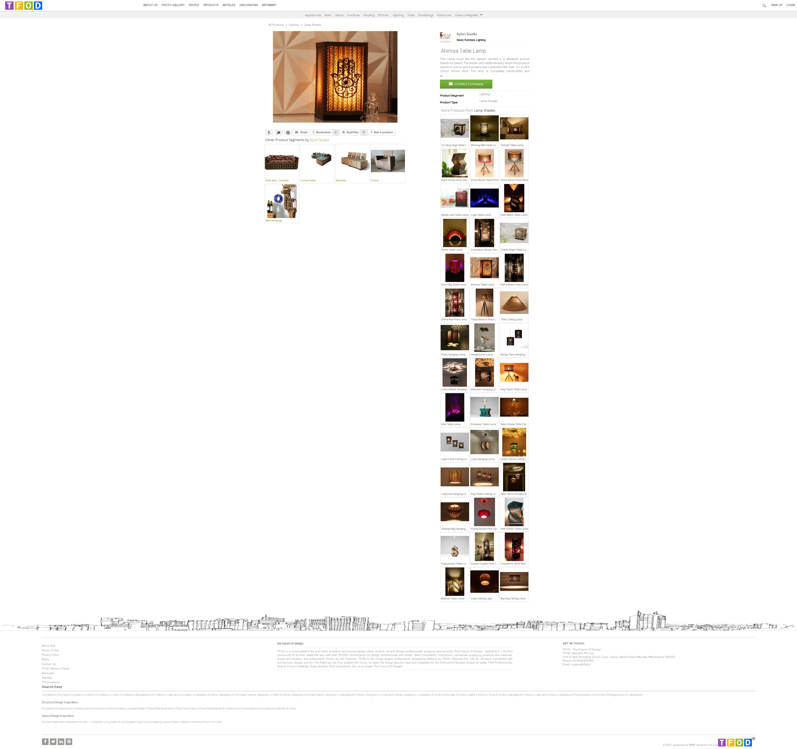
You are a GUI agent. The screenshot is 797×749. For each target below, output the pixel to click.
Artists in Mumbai (444, 694)
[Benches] (353, 161)
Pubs (202, 708)
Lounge (131, 708)
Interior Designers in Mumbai (227, 694)
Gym (208, 721)
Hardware (444, 15)
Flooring (368, 15)
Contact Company (468, 84)
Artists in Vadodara (559, 694)
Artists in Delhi (466, 694)
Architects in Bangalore (134, 694)
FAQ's (45, 659)
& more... (291, 708)
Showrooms (100, 708)
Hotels (142, 708)
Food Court (182, 708)
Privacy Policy (50, 655)
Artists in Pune (486, 694)
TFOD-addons (51, 682)
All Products (276, 24)
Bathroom (59, 721)
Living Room (110, 721)
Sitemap (47, 677)
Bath (328, 15)
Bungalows (49, 708)
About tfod (48, 645)
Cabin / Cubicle (91, 721)
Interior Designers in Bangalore (335, 694)
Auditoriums (232, 708)
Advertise (48, 673)
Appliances (313, 15)
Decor (339, 15)
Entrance (197, 721)
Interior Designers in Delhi (264, 694)
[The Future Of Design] (23, 9)
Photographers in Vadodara (624, 694)
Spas (151, 708)
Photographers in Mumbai (589, 694)
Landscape (127, 721)
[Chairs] (388, 161)
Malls (112, 708)
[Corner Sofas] (317, 161)
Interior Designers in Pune (298, 694)
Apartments (65, 708)
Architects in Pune (106, 694)
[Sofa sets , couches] (282, 161)
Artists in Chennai (534, 694)
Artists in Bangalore (510, 694)
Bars (194, 708)
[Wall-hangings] (282, 201)
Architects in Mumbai (55, 694)
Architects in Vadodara (193, 694)
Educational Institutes (272, 708)
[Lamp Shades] (455, 128)
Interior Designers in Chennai (374, 694)
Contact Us (49, 664)
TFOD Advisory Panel (55, 668)
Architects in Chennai (164, 694)
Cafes (121, 708)
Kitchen (383, 15)
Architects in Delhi (81, 694)
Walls (410, 15)
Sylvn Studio (467, 34)
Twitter (278, 132)
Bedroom (74, 721)
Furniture (353, 15)
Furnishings (425, 15)
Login (790, 5)
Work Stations (181, 721)
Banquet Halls (165, 708)
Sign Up (776, 5)
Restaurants (82, 708)
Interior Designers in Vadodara (412, 694)
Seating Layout (161, 721)
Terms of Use (50, 650)
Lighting (398, 15)
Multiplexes (215, 708)
